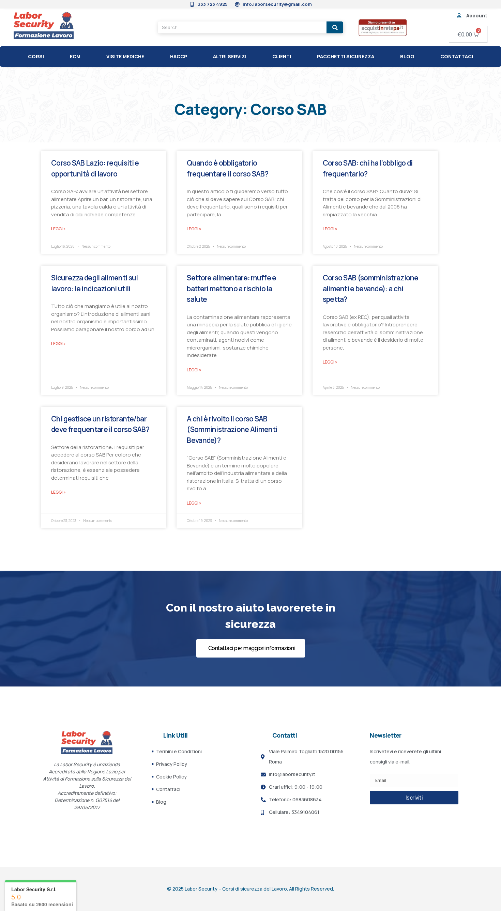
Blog (407, 56)
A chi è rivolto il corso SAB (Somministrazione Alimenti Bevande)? (232, 429)
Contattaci (456, 56)
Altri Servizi (229, 56)
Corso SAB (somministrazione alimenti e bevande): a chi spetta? (371, 288)
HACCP (178, 56)
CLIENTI (281, 56)
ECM (75, 56)
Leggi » (58, 229)
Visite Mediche (125, 56)
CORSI (36, 56)
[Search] (335, 27)
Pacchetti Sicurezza (345, 56)
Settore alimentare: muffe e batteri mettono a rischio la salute (231, 288)
